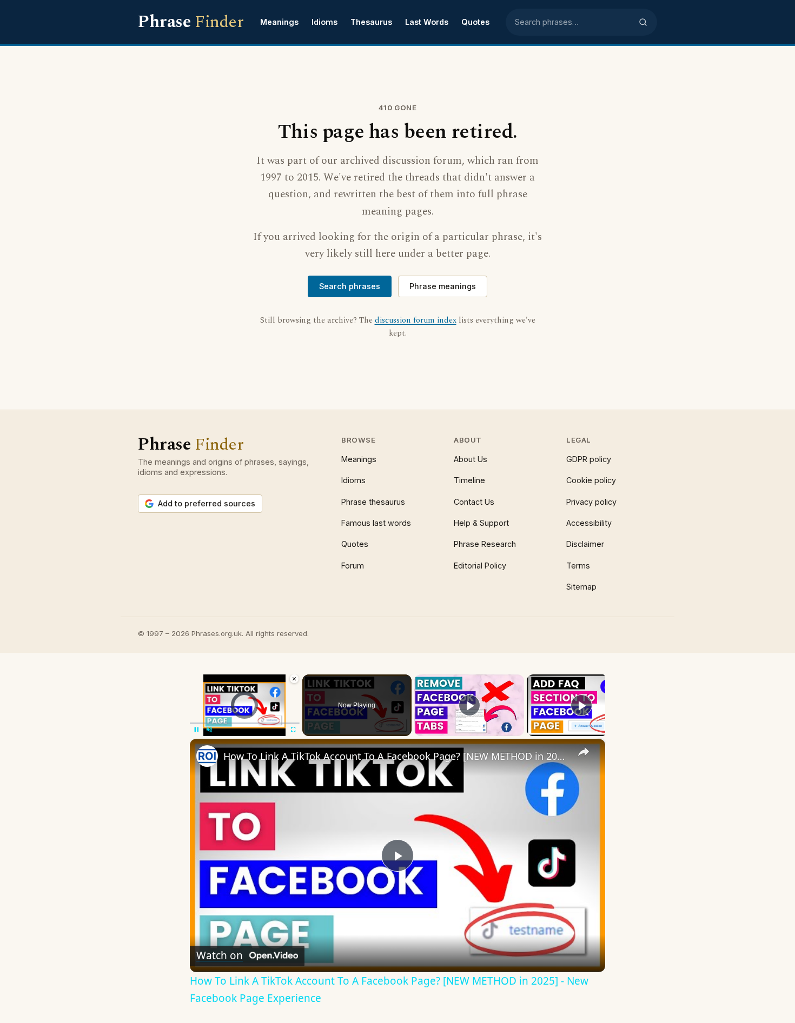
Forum (352, 565)
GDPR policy (588, 459)
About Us (470, 459)
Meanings (279, 21)
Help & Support (481, 522)
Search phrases (349, 286)
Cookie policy (591, 480)
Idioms (324, 21)
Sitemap (581, 586)
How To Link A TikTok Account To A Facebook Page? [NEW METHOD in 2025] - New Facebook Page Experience (395, 756)
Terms (578, 565)
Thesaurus (371, 21)
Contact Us (474, 501)
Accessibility (589, 522)
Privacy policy (591, 501)
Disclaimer (585, 544)
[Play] (469, 705)
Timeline (469, 480)
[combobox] (573, 22)
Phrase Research (485, 544)
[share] (583, 751)
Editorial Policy (480, 565)
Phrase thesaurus (373, 501)
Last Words (426, 21)
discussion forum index (415, 320)
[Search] (643, 22)
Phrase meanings (442, 286)
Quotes (475, 21)
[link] (207, 756)
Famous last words (376, 522)
